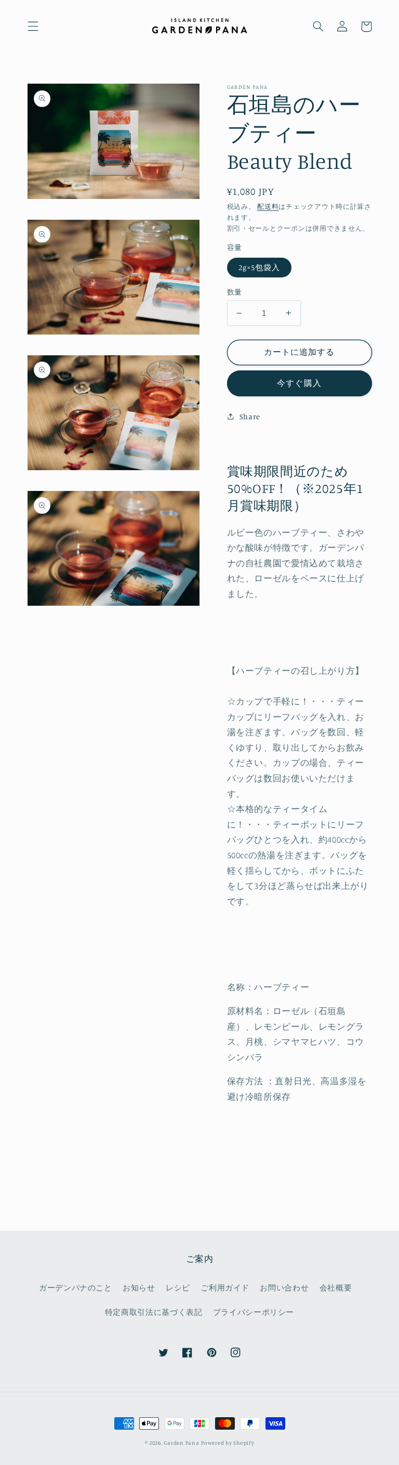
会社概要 (336, 1287)
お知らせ (139, 1287)
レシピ (178, 1287)
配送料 (267, 206)
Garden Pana (181, 1443)
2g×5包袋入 (259, 267)
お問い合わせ (284, 1287)
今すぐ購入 (299, 383)
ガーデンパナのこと (75, 1287)
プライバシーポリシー (253, 1312)
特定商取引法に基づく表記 (154, 1312)
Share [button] (250, 416)
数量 (234, 292)
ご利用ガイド (225, 1287)
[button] (33, 26)
